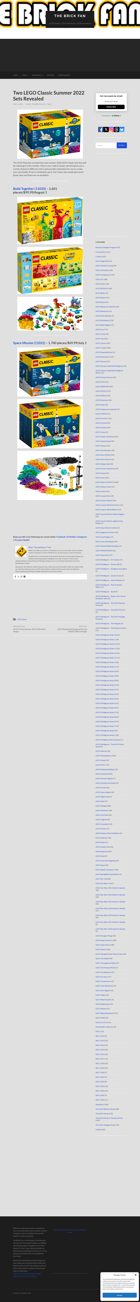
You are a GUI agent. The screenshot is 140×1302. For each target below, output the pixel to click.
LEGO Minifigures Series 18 (106, 671)
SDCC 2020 (100, 1072)
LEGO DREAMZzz (102, 386)
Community (100, 252)
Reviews (50, 75)
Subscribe (111, 107)
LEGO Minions (101, 751)
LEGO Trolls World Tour (105, 986)
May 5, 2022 (18, 104)
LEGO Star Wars (102, 883)
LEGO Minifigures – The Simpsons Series (111, 628)
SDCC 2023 (100, 1086)
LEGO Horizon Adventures (106, 468)
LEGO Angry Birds (102, 261)
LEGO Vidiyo (100, 995)
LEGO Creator (101, 348)
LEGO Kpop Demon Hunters (106, 528)
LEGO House (100, 473)
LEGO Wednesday (102, 1004)
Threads (18, 540)
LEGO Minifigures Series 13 (106, 648)
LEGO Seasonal (101, 851)
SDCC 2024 (100, 1091)
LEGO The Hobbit (102, 958)
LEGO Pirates (101, 829)
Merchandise (64, 75)
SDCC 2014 (100, 1045)
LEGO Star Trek (101, 879)
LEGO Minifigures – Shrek (105, 592)
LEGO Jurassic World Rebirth (107, 509)
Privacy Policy (72, 1230)
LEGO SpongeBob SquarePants (107, 874)
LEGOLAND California (104, 1027)
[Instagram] (21, 577)
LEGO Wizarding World (104, 1013)
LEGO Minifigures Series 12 (106, 644)
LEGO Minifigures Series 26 (106, 708)
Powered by (106, 116)
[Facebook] (15, 577)
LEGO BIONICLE (102, 288)
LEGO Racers (101, 842)
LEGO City (100, 339)
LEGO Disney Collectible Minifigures (109, 366)
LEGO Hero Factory (103, 459)
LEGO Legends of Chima (105, 532)
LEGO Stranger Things (104, 936)
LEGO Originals (101, 819)
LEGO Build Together (103, 325)
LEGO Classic (22, 619)
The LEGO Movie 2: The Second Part (109, 1118)
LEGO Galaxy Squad (103, 441)
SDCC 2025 (100, 1095)
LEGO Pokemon (102, 838)
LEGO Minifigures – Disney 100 (107, 564)
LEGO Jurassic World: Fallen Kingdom (110, 514)
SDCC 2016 (100, 1054)
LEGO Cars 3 (100, 329)
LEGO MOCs (101, 765)
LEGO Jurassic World (104, 500)
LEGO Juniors (101, 491)
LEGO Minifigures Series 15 (106, 658)
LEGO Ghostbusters (103, 450)
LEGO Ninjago (101, 806)
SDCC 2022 (100, 1082)
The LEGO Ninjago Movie (105, 1125)
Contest (99, 256)
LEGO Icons (100, 478)
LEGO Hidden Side (103, 464)
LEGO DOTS (100, 382)
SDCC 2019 (100, 1068)
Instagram (82, 537)
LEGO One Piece (102, 815)
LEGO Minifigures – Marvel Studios (109, 580)
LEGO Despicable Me (104, 352)
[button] (136, 1275)
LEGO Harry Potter (103, 455)
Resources (36, 75)
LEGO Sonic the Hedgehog (106, 861)
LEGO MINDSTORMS (104, 550)
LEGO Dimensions (102, 357)
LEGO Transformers (103, 981)
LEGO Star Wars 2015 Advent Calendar (110, 915)
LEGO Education (102, 400)
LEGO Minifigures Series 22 (106, 689)
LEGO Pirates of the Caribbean (107, 833)
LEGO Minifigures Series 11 (106, 639)
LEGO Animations (102, 270)
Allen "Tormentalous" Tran (38, 104)
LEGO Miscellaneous (103, 756)
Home (15, 75)
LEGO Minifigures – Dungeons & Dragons (111, 569)
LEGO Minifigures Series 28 (106, 717)
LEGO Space (100, 865)
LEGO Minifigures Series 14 (106, 653)
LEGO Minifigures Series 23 (106, 694)
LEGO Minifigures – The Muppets (108, 623)
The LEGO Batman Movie (105, 1109)
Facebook (60, 537)
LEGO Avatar (101, 284)
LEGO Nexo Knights (103, 792)
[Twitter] (18, 577)
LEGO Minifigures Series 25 (106, 703)
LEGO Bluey (100, 293)
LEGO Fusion (101, 432)
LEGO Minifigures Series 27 (106, 712)
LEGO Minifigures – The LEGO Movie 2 (110, 610)
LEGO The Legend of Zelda (106, 963)
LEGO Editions (101, 395)
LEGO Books (100, 298)
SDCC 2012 (100, 1036)
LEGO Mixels (101, 760)
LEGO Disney (101, 361)
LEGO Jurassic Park (103, 496)
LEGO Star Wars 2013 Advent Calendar (110, 902)
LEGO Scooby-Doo (103, 847)
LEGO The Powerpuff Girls (106, 968)
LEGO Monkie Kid (102, 774)
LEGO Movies (101, 788)
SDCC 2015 (100, 1050)
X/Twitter (71, 537)
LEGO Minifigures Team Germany (108, 740)
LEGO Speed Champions (105, 870)
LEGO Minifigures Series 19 (106, 676)
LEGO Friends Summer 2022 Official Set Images (29, 629)
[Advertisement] (70, 55)
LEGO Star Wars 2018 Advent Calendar (110, 929)
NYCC (98, 1031)
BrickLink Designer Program (106, 247)
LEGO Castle (100, 334)
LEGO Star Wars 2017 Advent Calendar (110, 922)
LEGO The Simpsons (103, 972)
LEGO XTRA (100, 1018)
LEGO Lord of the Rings (104, 541)
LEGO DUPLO (101, 391)
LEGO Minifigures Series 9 (105, 735)
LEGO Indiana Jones (103, 487)
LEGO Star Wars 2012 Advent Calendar (110, 895)
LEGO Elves (100, 405)
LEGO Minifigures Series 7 (105, 726)
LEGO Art (99, 279)
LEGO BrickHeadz (102, 320)
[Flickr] (24, 577)
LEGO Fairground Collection (106, 409)
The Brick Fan (70, 16)
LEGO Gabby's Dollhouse (105, 436)
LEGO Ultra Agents (103, 990)
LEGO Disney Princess (104, 377)
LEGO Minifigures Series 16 (106, 662)
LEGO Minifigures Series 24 (106, 699)
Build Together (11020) (29, 188)
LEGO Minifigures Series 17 (106, 667)
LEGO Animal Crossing (104, 266)
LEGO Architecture (103, 275)
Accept (119, 1295)
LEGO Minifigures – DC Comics (107, 560)
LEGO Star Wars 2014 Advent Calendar (110, 908)
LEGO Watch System (103, 1000)
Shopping (99, 1104)
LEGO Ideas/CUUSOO (104, 482)
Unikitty (99, 1129)
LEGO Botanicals (102, 311)
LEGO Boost (100, 302)
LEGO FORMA (101, 414)
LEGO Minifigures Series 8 (105, 730)
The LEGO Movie (102, 1114)
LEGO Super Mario (103, 945)
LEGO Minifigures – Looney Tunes (108, 576)
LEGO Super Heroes (103, 940)
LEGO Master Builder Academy (107, 546)
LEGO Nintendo (102, 810)
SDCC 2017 (100, 1059)
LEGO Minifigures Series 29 (106, 721)
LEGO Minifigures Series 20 (106, 680)
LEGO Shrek (100, 856)
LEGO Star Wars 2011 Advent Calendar (110, 888)
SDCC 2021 (100, 1077)
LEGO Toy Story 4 (102, 977)
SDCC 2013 (100, 1041)
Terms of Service (60, 1230)
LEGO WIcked (101, 1009)
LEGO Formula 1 (102, 418)
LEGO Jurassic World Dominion (108, 505)
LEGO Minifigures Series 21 (106, 685)
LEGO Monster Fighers (104, 778)
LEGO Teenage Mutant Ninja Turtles (109, 954)
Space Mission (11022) (29, 343)
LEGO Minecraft (102, 555)
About (25, 75)
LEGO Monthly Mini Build (105, 783)
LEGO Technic (101, 949)
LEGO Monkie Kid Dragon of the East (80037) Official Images (72, 629)
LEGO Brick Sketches (103, 316)
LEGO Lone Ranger (103, 537)
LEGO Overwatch (102, 824)
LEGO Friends (101, 427)
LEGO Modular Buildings (105, 769)
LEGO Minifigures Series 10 (106, 635)
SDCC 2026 (100, 1100)
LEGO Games (101, 446)
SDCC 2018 (100, 1063)
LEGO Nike (100, 801)
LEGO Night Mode (103, 797)
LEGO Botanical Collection (106, 307)
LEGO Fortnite (101, 423)
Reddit (26, 540)
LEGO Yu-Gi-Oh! (102, 1022)
